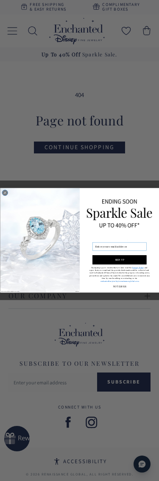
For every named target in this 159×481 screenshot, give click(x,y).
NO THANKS (119, 287)
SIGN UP (119, 260)
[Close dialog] (5, 193)
